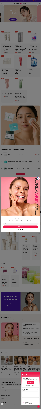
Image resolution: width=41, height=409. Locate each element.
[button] (30, 390)
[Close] (38, 178)
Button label (20, 226)
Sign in (33, 385)
